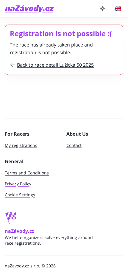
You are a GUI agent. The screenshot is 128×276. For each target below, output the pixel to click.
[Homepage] (29, 8)
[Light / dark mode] (102, 8)
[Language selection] (118, 9)
